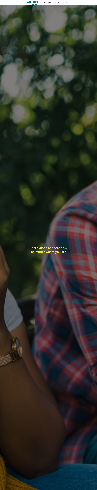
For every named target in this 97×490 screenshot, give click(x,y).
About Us (45, 2)
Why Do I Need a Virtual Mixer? (52, 2)
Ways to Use (68, 2)
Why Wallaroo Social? (61, 2)
